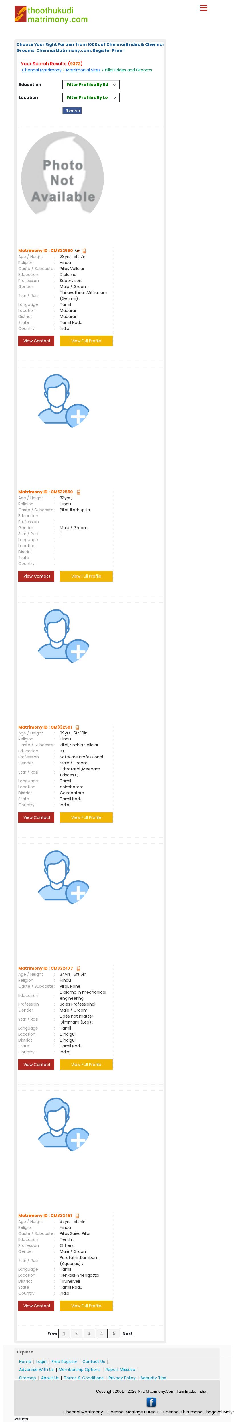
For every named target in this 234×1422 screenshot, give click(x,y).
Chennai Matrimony (42, 70)
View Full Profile (86, 341)
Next (127, 1333)
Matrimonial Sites (83, 70)
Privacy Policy (122, 1378)
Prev (52, 1333)
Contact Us (93, 1361)
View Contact (36, 341)
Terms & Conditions (84, 1378)
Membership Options (79, 1369)
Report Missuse (120, 1369)
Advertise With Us (36, 1369)
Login (41, 1361)
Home (25, 1361)
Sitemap (27, 1378)
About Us (50, 1378)
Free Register (64, 1361)
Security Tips (153, 1378)
